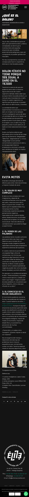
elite (16, 392)
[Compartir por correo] (25, 401)
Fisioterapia (5, 22)
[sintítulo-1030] (14, 34)
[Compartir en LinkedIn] (18, 401)
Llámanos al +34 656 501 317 (14, 3)
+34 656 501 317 (22, 474)
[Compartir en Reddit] (21, 401)
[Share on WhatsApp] (11, 401)
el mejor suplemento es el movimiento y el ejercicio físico (14, 304)
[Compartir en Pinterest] (14, 401)
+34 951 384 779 (11, 474)
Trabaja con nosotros (15, 1)
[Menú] (25, 7)
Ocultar (17, 494)
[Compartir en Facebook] (4, 401)
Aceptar (11, 494)
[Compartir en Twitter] (7, 401)
